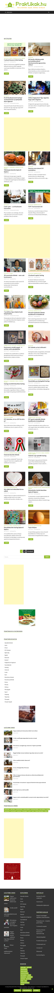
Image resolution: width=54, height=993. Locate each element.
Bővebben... (36, 990)
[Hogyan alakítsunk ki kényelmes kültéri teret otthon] (8, 731)
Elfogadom (17, 990)
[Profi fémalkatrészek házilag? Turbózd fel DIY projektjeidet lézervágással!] (15, 88)
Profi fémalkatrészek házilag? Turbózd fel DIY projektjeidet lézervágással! (13, 99)
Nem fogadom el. (27, 990)
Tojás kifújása (32, 527)
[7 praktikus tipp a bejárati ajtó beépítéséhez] (15, 302)
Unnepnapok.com (40, 944)
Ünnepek (23, 58)
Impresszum (39, 901)
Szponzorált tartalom (39, 66)
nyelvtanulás (13, 811)
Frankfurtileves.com (41, 940)
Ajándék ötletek (7, 345)
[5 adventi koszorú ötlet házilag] (15, 49)
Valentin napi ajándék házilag (37, 455)
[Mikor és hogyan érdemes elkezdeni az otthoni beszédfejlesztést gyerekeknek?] (8, 775)
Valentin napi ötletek (39, 811)
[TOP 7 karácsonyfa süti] (39, 196)
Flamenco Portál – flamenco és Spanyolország (41, 931)
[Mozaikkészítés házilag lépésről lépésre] (15, 517)
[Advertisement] (27, 25)
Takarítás (7, 697)
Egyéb (6, 655)
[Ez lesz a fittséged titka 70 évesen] (8, 768)
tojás (33, 811)
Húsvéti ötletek (19, 809)
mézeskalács (7, 811)
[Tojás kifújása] (39, 517)
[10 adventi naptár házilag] (39, 265)
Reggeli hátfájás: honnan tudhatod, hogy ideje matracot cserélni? (28, 753)
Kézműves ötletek (17, 58)
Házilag (11, 58)
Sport (6, 692)
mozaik (47, 809)
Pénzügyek (7, 689)
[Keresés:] (27, 556)
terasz (29, 811)
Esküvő (6, 660)
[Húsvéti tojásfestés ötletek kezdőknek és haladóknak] (39, 302)
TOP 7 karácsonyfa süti (35, 206)
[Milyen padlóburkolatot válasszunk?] (8, 760)
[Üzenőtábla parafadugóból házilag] (39, 371)
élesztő (46, 811)
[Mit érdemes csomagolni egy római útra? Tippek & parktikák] (8, 746)
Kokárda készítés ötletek (11, 455)
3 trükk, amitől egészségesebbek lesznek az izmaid (25, 738)
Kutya (6, 682)
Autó (6, 645)
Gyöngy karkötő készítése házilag (14, 384)
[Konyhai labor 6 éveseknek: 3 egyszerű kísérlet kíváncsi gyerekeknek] (8, 782)
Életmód (7, 657)
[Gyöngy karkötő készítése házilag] (15, 372)
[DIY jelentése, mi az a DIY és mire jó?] (15, 409)
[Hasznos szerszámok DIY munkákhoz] (39, 158)
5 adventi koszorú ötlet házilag (13, 60)
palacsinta (19, 811)
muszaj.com (39, 948)
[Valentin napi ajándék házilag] (39, 444)
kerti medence (42, 809)
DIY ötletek (6, 58)
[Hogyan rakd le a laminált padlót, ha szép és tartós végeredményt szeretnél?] (8, 797)
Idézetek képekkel (40, 937)
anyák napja (7, 809)
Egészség (7, 652)
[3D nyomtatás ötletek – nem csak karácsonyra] (15, 265)
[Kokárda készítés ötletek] (15, 444)
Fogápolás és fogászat (10, 662)
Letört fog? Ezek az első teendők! (21, 789)
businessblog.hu (40, 955)
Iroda (6, 672)
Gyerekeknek (12, 167)
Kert (6, 674)
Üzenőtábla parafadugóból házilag (38, 381)
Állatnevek (39, 951)
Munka (6, 684)
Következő (30, 551)
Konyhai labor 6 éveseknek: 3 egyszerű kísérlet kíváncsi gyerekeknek (29, 782)
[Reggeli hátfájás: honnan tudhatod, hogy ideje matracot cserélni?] (8, 753)
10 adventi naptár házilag (36, 275)
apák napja (13, 809)
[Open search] (49, 12)
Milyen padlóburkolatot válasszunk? (21, 760)
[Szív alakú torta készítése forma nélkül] (15, 479)
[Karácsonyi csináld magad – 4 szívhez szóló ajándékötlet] (15, 337)
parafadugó (25, 811)
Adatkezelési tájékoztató (42, 905)
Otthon (11, 273)
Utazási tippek (8, 702)
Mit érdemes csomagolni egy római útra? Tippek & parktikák (27, 745)
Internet (11, 417)
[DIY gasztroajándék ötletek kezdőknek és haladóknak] (39, 409)
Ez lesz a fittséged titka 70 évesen (21, 767)
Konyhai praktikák (13, 487)
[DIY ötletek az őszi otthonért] (39, 337)
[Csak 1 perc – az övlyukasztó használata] (15, 196)
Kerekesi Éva (13, 61)
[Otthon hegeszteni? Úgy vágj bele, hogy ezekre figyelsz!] (39, 88)
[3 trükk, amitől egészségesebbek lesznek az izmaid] (8, 738)
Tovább (6, 73)
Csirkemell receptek (41, 926)
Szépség (7, 694)
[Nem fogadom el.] (52, 989)
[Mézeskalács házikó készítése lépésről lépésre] (39, 479)
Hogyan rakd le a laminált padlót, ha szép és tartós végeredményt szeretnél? (31, 797)
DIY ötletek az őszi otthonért (37, 347)
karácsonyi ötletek (34, 809)
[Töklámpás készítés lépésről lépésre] (15, 158)
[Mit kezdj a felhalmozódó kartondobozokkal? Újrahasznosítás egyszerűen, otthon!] (39, 49)
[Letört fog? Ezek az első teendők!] (8, 790)
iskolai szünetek (27, 809)
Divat (6, 647)
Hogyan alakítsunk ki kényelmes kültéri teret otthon (25, 730)
